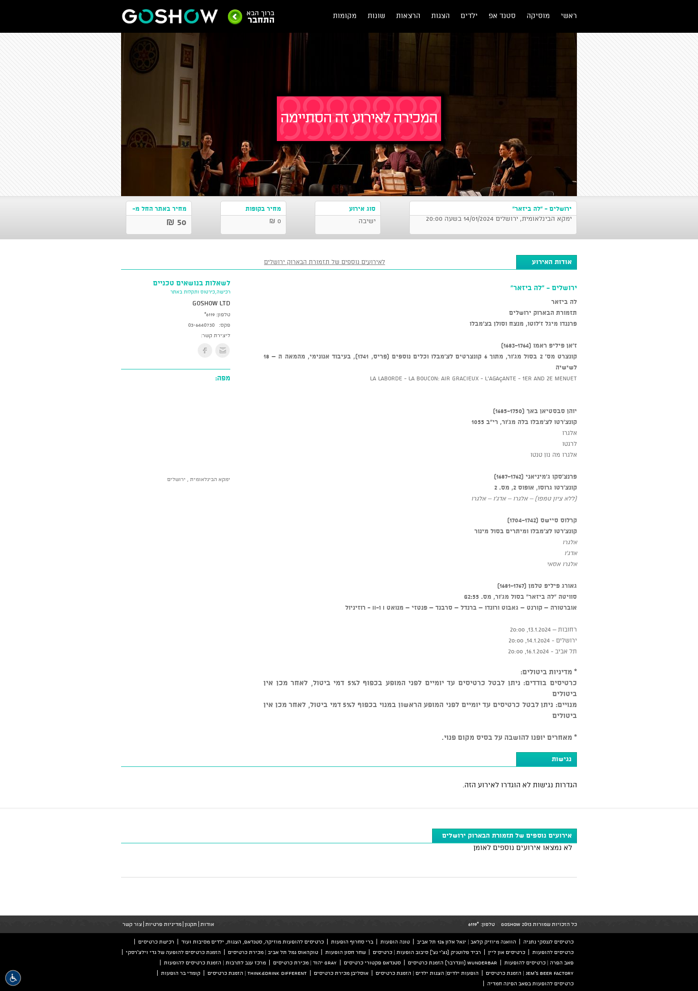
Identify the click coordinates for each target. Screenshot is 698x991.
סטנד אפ (502, 15)
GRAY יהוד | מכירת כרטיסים (305, 962)
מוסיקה (538, 15)
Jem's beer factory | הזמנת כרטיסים (530, 973)
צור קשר (132, 924)
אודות (207, 924)
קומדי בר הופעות (180, 973)
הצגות (440, 15)
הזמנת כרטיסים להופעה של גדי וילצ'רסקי (173, 952)
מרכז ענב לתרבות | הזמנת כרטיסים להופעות (215, 962)
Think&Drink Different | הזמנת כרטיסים (257, 973)
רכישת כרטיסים (156, 941)
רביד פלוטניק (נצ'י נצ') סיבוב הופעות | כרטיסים (427, 952)
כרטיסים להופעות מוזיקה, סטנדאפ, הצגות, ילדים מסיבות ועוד (252, 941)
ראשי (569, 15)
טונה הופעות (395, 941)
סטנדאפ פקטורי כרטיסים (372, 962)
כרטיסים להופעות (553, 952)
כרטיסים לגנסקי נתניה (548, 941)
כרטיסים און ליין (506, 952)
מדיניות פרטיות (163, 924)
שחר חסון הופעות (345, 952)
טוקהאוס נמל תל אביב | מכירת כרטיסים (273, 952)
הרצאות (408, 15)
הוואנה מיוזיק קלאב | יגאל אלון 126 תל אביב (466, 941)
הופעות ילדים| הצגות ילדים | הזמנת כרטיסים (427, 973)
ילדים (469, 15)
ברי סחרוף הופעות (352, 941)
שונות (376, 15)
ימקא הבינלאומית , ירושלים (198, 479)
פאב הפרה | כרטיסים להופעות (539, 962)
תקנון (191, 924)
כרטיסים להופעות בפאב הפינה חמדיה (530, 983)
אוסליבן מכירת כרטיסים (341, 973)
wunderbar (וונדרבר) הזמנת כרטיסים (452, 962)
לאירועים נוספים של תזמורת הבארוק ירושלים (324, 261)
